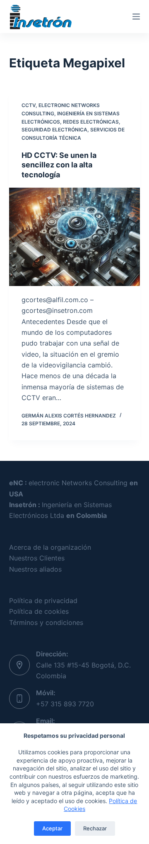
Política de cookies (39, 611)
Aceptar (52, 828)
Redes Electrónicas (91, 122)
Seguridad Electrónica (54, 129)
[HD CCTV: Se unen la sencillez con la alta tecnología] (74, 237)
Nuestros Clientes (37, 558)
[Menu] (136, 16)
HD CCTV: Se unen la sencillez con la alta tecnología (59, 165)
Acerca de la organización (50, 547)
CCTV (29, 105)
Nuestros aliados (35, 569)
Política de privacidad (43, 600)
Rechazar (95, 828)
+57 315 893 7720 (65, 704)
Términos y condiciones (46, 622)
